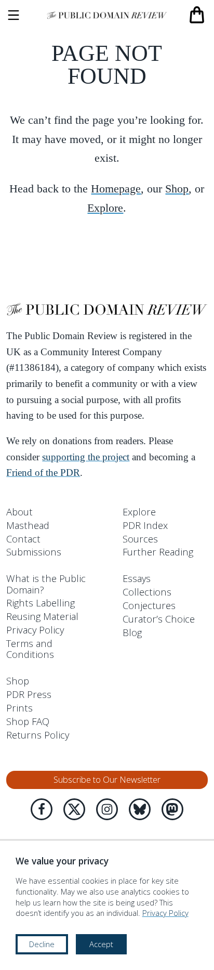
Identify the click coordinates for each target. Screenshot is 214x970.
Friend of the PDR (43, 473)
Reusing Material (42, 616)
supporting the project (85, 457)
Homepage (116, 188)
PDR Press (28, 694)
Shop (177, 188)
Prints (19, 707)
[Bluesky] (140, 809)
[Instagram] (107, 809)
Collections (147, 591)
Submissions (33, 551)
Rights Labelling (40, 602)
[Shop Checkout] (197, 15)
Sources (140, 538)
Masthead (27, 525)
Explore (105, 207)
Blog (132, 632)
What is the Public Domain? (46, 584)
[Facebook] (41, 809)
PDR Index (145, 525)
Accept (101, 944)
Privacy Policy (35, 629)
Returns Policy (37, 734)
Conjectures (149, 605)
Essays (137, 578)
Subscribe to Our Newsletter (107, 779)
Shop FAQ (27, 721)
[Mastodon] (172, 809)
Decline (42, 944)
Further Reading (158, 551)
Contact (23, 538)
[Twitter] (74, 809)
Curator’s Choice (159, 618)
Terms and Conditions (30, 649)
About (19, 511)
